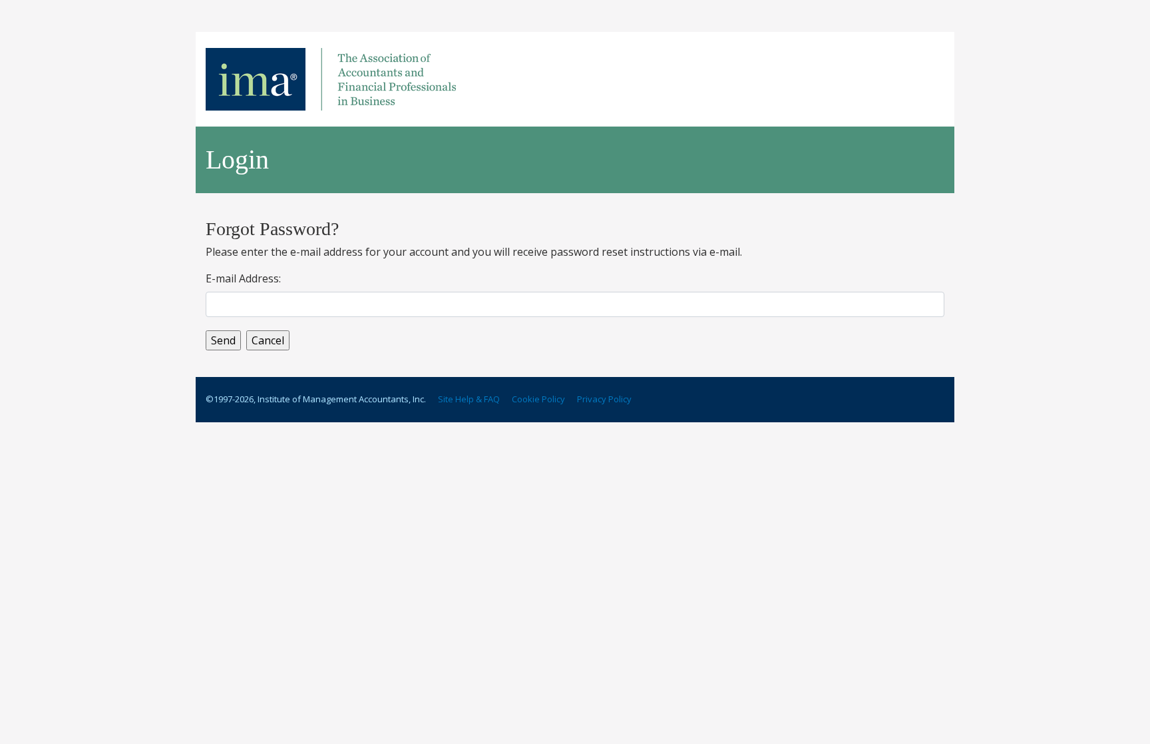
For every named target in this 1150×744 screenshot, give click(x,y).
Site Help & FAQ (469, 399)
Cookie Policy (538, 399)
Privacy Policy (604, 399)
